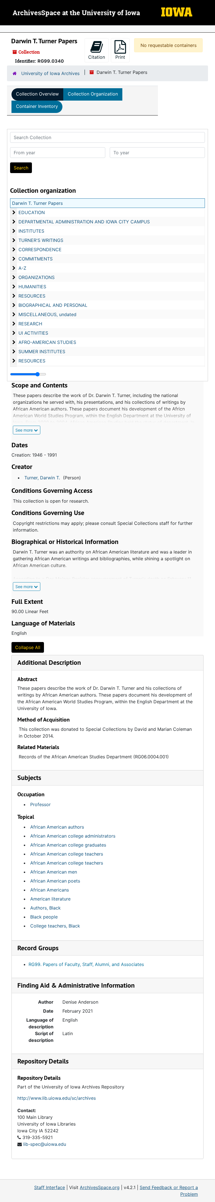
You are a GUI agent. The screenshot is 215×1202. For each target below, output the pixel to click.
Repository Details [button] (43, 1061)
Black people (44, 917)
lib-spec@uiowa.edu (44, 1144)
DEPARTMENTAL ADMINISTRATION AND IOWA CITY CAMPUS (84, 221)
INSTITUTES (31, 231)
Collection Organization (93, 94)
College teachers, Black (55, 926)
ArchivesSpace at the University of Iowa (76, 13)
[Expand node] (209, 29)
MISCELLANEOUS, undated (47, 314)
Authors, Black (45, 908)
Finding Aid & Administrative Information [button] (76, 985)
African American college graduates (68, 845)
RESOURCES (31, 296)
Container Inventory (37, 106)
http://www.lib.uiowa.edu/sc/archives (56, 1098)
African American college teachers (66, 854)
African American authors (57, 827)
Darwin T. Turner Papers (37, 203)
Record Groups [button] (38, 948)
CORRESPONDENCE (40, 249)
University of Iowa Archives (50, 73)
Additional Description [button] (49, 662)
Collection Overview (37, 94)
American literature (50, 899)
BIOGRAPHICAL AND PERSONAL (52, 305)
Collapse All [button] (27, 647)
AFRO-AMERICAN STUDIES (47, 342)
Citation (96, 57)
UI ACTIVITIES (33, 333)
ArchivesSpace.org (100, 1187)
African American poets (55, 881)
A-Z (22, 268)
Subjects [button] (29, 777)
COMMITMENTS (35, 259)
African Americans (49, 890)
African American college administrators (72, 836)
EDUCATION (31, 212)
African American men (53, 872)
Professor (40, 804)
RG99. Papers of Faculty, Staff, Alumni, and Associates (86, 964)
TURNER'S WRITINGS (40, 240)
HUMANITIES (32, 286)
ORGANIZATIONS (36, 277)
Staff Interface (49, 1187)
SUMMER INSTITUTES (41, 351)
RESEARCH (30, 323)
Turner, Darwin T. (42, 477)
